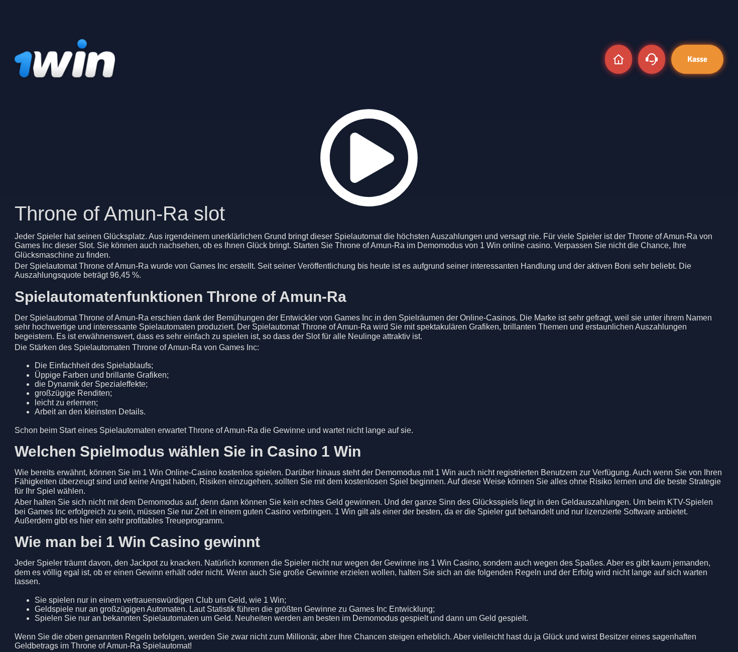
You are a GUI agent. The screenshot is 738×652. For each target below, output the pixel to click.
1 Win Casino (455, 563)
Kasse (697, 59)
